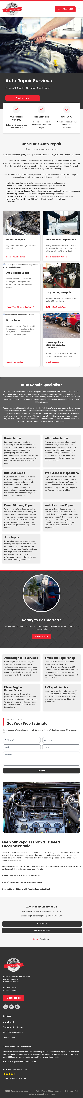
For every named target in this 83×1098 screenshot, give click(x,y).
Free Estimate (23, 98)
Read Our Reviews (42, 930)
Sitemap (58, 1091)
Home (35, 939)
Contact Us (42, 924)
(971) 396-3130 (67, 9)
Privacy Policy (35, 1091)
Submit (41, 770)
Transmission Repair (13, 1027)
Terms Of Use (47, 1091)
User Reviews (21, 1078)
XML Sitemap (68, 1091)
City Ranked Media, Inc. (46, 1094)
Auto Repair (8, 1022)
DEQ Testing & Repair (13, 1032)
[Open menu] (79, 9)
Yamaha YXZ (9, 1037)
